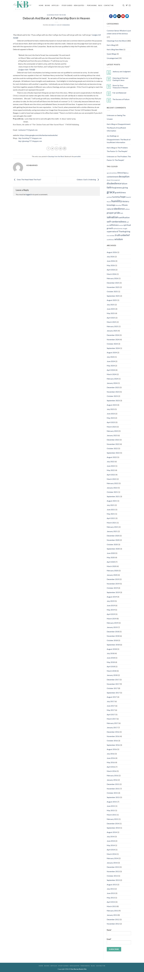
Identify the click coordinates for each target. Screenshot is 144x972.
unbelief (125, 235)
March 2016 (111, 771)
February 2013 (112, 911)
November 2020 (113, 540)
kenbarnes (66, 25)
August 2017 (112, 697)
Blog (100, 5)
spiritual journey (118, 228)
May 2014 (111, 845)
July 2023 (110, 409)
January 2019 (112, 627)
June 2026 (111, 261)
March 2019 (111, 618)
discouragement (115, 180)
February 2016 (112, 775)
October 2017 (112, 688)
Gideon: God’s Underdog (86, 179)
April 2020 (111, 562)
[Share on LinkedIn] (64, 148)
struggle (125, 228)
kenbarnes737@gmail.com (27, 130)
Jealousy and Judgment (121, 71)
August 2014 (112, 832)
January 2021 (112, 531)
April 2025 (111, 318)
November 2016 (113, 736)
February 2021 (112, 527)
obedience (119, 208)
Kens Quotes (79, 5)
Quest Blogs (111, 54)
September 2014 (113, 828)
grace (111, 192)
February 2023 (112, 431)
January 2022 (112, 488)
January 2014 (112, 863)
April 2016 (111, 767)
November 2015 (113, 788)
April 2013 (111, 902)
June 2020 (111, 553)
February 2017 (112, 723)
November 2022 (113, 444)
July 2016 (110, 754)
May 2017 (111, 710)
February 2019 (112, 623)
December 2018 (113, 631)
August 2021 (112, 501)
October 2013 (112, 876)
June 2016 (111, 758)
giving (125, 187)
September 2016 (113, 745)
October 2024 (112, 344)
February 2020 (112, 570)
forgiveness (117, 187)
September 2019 (113, 592)
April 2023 (111, 422)
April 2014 (111, 850)
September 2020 (113, 549)
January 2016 (112, 780)
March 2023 (111, 427)
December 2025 (113, 283)
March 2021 (111, 523)
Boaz (127, 173)
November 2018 (113, 636)
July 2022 (110, 461)
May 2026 (111, 265)
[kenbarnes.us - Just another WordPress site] (24, 5)
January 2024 (112, 383)
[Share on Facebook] (48, 148)
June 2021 (111, 509)
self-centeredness (116, 221)
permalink (77, 156)
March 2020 (111, 566)
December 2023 (113, 387)
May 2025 (111, 313)
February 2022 (112, 483)
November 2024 (113, 339)
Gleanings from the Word (56, 15)
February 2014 (112, 858)
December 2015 (113, 784)
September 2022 (113, 453)
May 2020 (111, 557)
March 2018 (111, 671)
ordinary (127, 209)
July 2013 (110, 889)
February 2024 (112, 379)
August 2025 (112, 300)
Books (47, 5)
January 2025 (112, 331)
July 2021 (110, 505)
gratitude (109, 197)
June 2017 (111, 706)
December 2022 (113, 440)
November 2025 (113, 287)
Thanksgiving (124, 231)
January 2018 (112, 675)
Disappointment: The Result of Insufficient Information (119, 127)
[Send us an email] (129, 5)
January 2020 (112, 575)
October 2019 (112, 588)
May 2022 (111, 470)
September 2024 (113, 348)
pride (117, 212)
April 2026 (111, 270)
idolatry (125, 201)
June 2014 (111, 841)
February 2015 (112, 819)
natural (110, 209)
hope (123, 196)
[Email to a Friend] (56, 148)
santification (124, 217)
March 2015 (111, 815)
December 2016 (113, 732)
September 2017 (113, 693)
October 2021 (112, 492)
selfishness (114, 225)
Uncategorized (112, 58)
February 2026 (112, 278)
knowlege (111, 205)
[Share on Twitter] (52, 148)
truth (117, 235)
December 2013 (113, 867)
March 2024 (111, 374)
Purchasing (92, 5)
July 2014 (110, 836)
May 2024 (111, 365)
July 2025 (110, 304)
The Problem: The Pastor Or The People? (117, 149)
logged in (29, 194)
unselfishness (110, 239)
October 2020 (112, 544)
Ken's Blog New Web (115, 49)
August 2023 (112, 405)
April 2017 (111, 714)
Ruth (121, 213)
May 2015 (111, 810)
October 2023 (112, 396)
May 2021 (111, 514)
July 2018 (110, 653)
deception (124, 176)
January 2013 (112, 915)
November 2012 (113, 924)
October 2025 (112, 291)
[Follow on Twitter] (127, 5)
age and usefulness (112, 173)
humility (116, 201)
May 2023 (111, 418)
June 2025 (111, 309)
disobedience (114, 183)
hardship (116, 197)
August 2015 (112, 802)
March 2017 (111, 719)
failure (124, 183)
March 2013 (111, 906)
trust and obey (111, 235)
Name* (109, 930)
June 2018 (111, 658)
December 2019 (113, 579)
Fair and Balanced (119, 93)
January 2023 (112, 435)
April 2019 (111, 614)
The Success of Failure (120, 99)
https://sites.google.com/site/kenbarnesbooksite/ (39, 135)
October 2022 (112, 448)
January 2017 (112, 727)
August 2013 (112, 884)
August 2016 (112, 749)
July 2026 (110, 256)
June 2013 (111, 893)
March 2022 (111, 479)
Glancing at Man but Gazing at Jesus (120, 79)
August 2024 (112, 352)
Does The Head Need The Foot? (29, 179)
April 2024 (111, 370)
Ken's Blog (111, 45)
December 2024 (113, 335)
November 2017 (113, 684)
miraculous (119, 205)
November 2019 (113, 584)
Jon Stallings (111, 136)
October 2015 (112, 793)
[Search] (123, 5)
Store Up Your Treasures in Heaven (120, 86)
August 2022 (112, 457)
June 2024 (111, 361)
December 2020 (113, 536)
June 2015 (111, 806)
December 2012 (113, 919)
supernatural (112, 231)
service (121, 225)
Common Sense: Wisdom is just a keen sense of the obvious (119, 32)
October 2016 (112, 740)
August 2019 (112, 597)
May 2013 (111, 898)
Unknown (110, 115)
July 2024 (110, 357)
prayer (110, 212)
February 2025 (112, 326)
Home (41, 5)
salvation (112, 217)
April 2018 (111, 666)
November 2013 (113, 871)
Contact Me (109, 5)
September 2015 (113, 797)
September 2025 (113, 296)
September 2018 (113, 645)
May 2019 (111, 610)
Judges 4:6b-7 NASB (26, 69)
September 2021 (113, 496)
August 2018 (112, 649)
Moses (125, 205)
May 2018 (111, 662)
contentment (112, 176)
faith (109, 187)
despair (109, 180)
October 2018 (112, 640)
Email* (109, 939)
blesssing (121, 173)
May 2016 (111, 762)
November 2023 (113, 392)
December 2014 (113, 823)
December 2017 (113, 679)
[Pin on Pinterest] (60, 148)
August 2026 (112, 252)
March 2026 (111, 274)
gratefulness (120, 192)
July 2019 (110, 601)
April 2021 (111, 518)
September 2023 (113, 400)
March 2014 (111, 854)
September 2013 (113, 880)
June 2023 (111, 414)
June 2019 (111, 605)
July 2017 (110, 701)
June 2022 (111, 466)
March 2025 (111, 322)
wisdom (118, 239)
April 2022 (111, 475)
